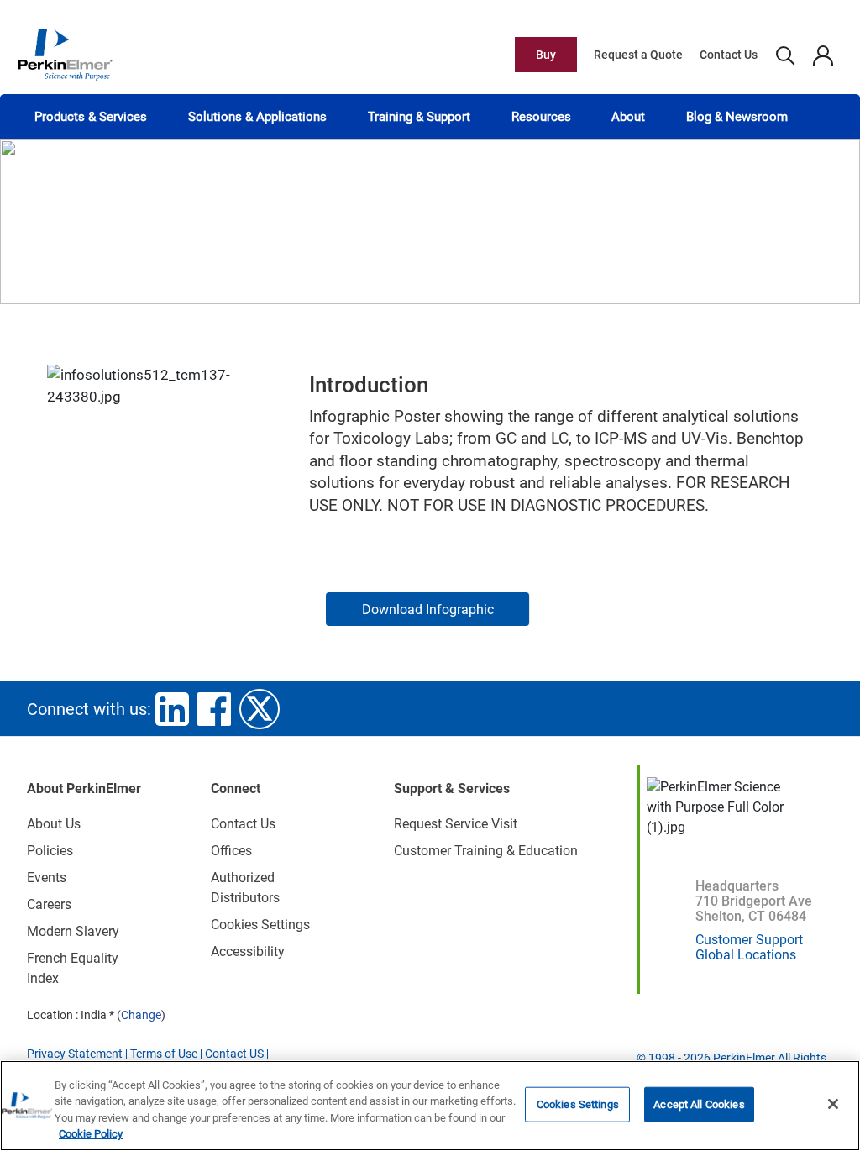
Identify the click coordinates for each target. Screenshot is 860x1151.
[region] (430, 1105)
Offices (231, 851)
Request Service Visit (455, 824)
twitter (259, 709)
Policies (50, 851)
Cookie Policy (91, 1133)
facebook (214, 709)
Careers (49, 904)
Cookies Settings (578, 1104)
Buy (546, 54)
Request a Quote (638, 54)
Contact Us (729, 54)
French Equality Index (72, 968)
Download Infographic (428, 610)
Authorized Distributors (245, 888)
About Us (54, 824)
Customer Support (749, 940)
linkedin (172, 709)
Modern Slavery (73, 931)
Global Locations (745, 955)
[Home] (64, 53)
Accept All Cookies (698, 1104)
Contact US (234, 1053)
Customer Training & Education (486, 851)
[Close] (833, 1103)
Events (46, 878)
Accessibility (248, 951)
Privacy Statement (75, 1053)
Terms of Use (163, 1053)
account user (822, 54)
